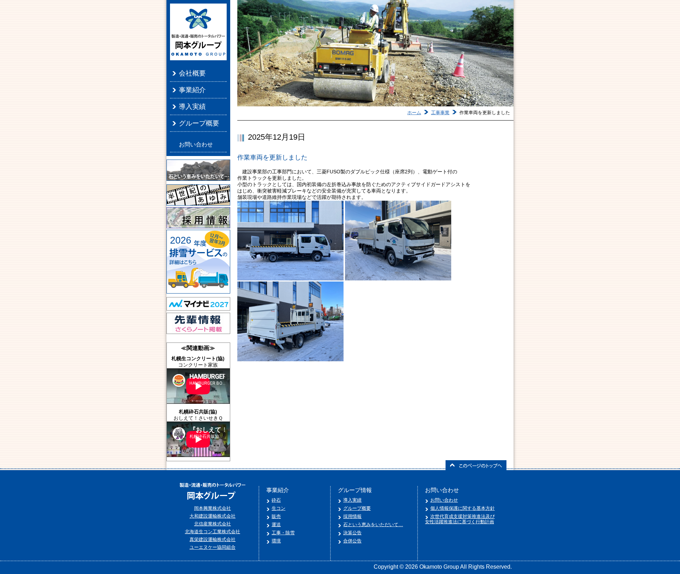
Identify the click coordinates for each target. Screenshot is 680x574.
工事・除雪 (283, 532)
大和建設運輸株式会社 (212, 516)
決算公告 (352, 532)
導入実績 (192, 106)
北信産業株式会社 (212, 523)
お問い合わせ (196, 144)
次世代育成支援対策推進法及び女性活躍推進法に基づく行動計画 (460, 519)
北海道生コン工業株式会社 (212, 531)
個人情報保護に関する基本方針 (462, 508)
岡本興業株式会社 (212, 508)
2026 (180, 240)
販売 (276, 516)
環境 (276, 541)
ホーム (414, 112)
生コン (278, 508)
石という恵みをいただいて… (373, 524)
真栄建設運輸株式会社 (212, 539)
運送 (276, 524)
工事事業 (440, 112)
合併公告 (352, 541)
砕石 (276, 500)
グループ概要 (199, 123)
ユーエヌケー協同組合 (212, 547)
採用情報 (352, 516)
